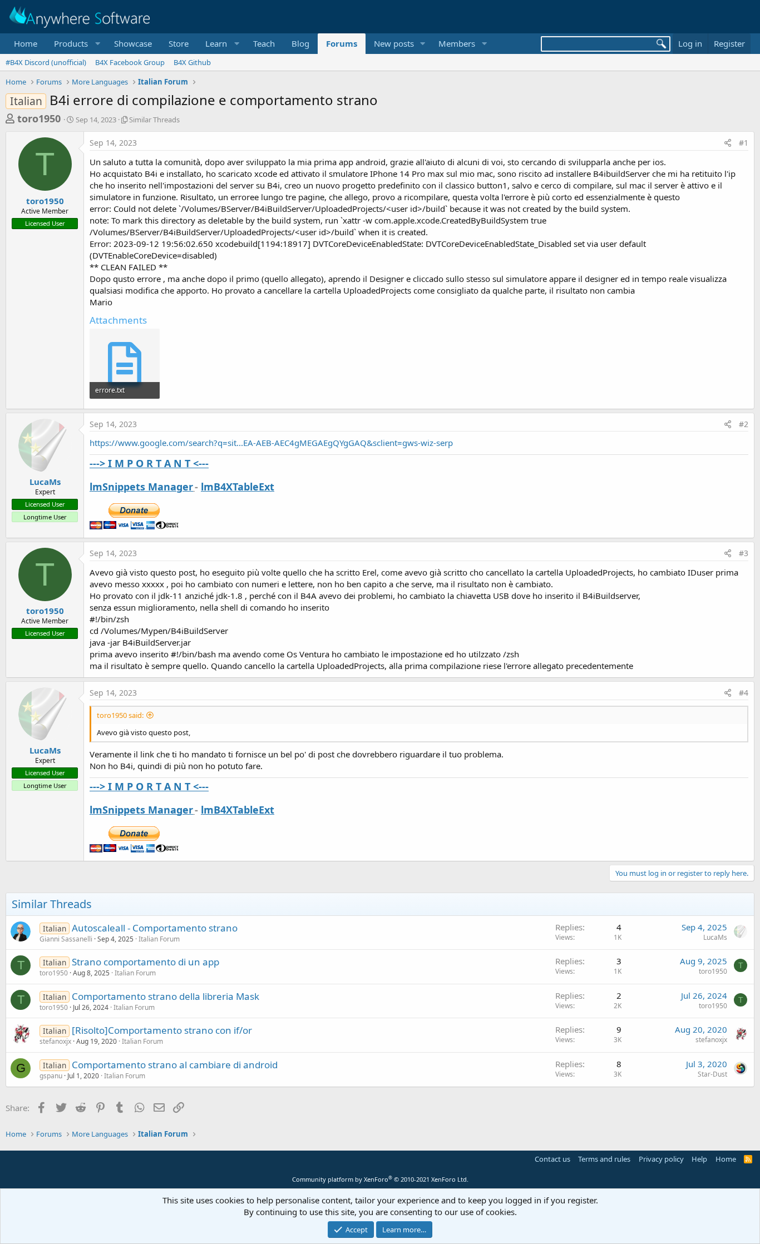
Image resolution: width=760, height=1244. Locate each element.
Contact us (552, 1159)
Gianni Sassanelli (66, 939)
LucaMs (45, 481)
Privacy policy (661, 1159)
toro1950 (39, 118)
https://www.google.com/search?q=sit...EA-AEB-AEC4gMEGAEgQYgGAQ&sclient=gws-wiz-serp (271, 442)
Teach (264, 43)
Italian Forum (159, 939)
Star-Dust (712, 1074)
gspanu (51, 1076)
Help (699, 1159)
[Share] (727, 143)
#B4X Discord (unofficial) (46, 62)
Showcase (133, 43)
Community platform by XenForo (380, 1179)
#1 (743, 142)
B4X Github (192, 62)
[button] (76, 43)
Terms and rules (604, 1159)
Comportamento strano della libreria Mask (165, 996)
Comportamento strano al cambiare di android (175, 1064)
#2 (743, 424)
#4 (743, 692)
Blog (300, 43)
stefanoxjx (55, 1041)
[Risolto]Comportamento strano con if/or (162, 1030)
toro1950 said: (120, 715)
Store (179, 43)
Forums (341, 43)
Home (25, 43)
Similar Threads (154, 120)
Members (456, 43)
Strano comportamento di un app (145, 961)
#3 (743, 553)
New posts (394, 43)
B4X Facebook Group (130, 62)
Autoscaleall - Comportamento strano (155, 927)
